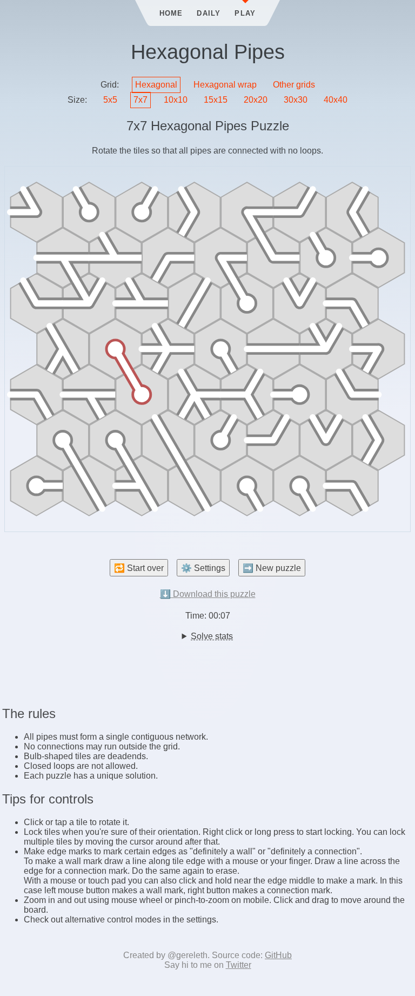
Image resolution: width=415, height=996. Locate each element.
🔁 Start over (139, 568)
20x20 (255, 99)
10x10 (176, 99)
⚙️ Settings (203, 568)
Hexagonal (156, 84)
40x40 (335, 99)
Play (245, 13)
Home (171, 13)
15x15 (215, 99)
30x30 (295, 99)
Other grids (294, 84)
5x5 (110, 99)
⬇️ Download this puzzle (208, 594)
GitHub (278, 955)
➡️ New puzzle (272, 568)
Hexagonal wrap (225, 84)
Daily (208, 13)
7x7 (140, 99)
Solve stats (212, 636)
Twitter (238, 965)
